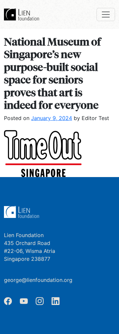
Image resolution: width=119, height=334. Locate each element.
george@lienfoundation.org (38, 280)
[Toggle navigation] (106, 14)
